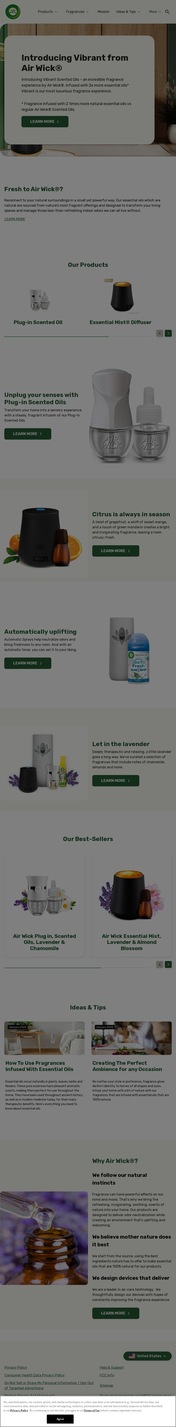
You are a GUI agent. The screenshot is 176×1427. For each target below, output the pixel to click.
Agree (60, 1419)
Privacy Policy (19, 1410)
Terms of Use (92, 1410)
